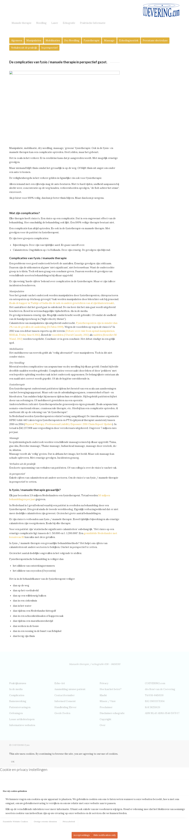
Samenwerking (17, 701)
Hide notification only (104, 835)
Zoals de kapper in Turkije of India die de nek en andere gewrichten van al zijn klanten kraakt (61, 303)
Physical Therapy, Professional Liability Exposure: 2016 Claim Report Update (68, 424)
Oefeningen (16, 713)
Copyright (105, 719)
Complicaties (16, 695)
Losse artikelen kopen (22, 719)
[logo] (161, 9)
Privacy (104, 683)
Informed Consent (65, 701)
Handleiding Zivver (65, 707)
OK (13, 761)
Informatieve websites (22, 725)
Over (102, 725)
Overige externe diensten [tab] (45, 821)
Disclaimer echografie (112, 713)
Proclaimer (106, 707)
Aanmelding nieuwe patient (69, 689)
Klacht (103, 695)
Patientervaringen (19, 707)
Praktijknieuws (17, 683)
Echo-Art (59, 683)
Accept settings (81, 835)
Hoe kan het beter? (110, 689)
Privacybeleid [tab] (69, 821)
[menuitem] (21, 23)
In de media (16, 689)
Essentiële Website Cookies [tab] (15, 821)
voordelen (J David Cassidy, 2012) (70, 334)
